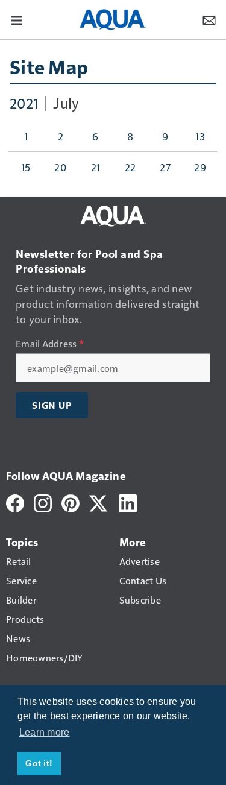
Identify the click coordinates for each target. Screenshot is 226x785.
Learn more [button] (44, 732)
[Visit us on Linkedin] (128, 502)
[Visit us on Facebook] (15, 502)
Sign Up (52, 405)
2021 (24, 102)
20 (60, 167)
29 (200, 167)
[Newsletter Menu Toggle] (209, 19)
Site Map (49, 66)
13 (200, 136)
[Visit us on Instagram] (43, 502)
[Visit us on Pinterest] (70, 502)
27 (165, 167)
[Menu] (17, 19)
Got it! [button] (38, 763)
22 (130, 167)
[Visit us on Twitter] (99, 502)
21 (96, 167)
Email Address (50, 343)
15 (26, 167)
